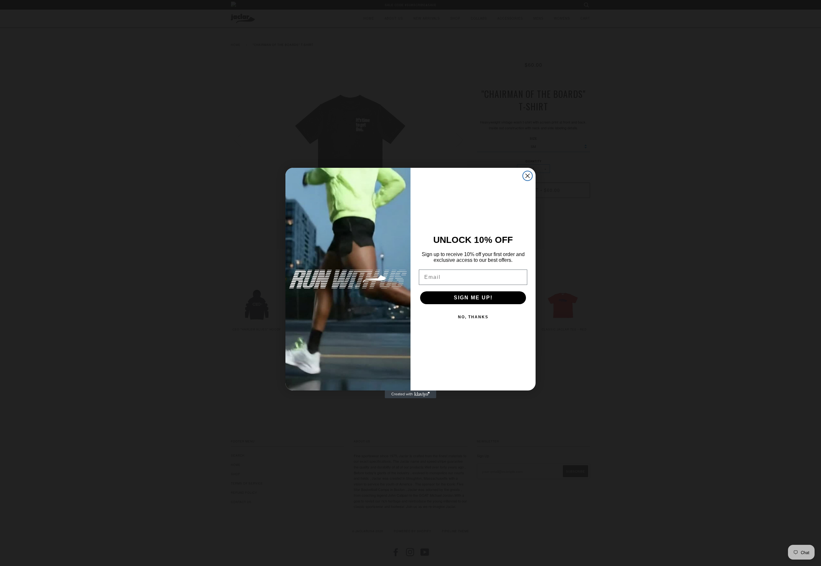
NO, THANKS (473, 317)
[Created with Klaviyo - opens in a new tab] (410, 394)
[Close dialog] (527, 176)
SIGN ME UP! (473, 297)
